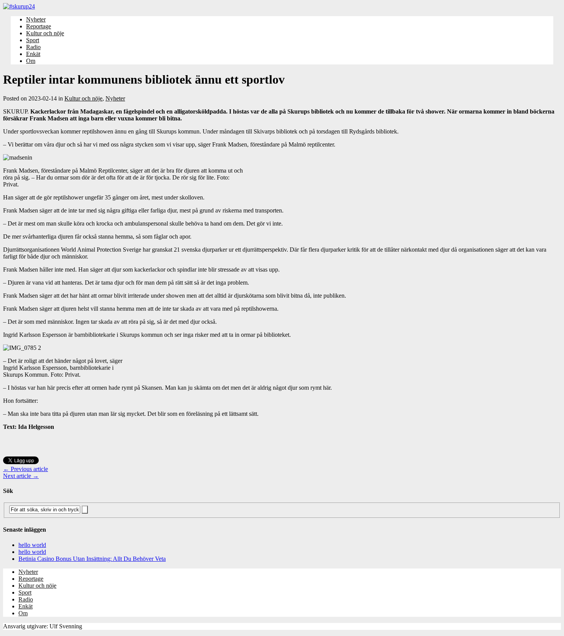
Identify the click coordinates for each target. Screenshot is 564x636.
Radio (33, 47)
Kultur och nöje (45, 33)
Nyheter (36, 19)
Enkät (33, 54)
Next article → (21, 476)
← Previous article (25, 469)
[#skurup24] (282, 6)
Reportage (38, 26)
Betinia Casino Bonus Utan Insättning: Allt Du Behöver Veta (92, 558)
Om (30, 61)
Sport (32, 40)
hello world (32, 545)
